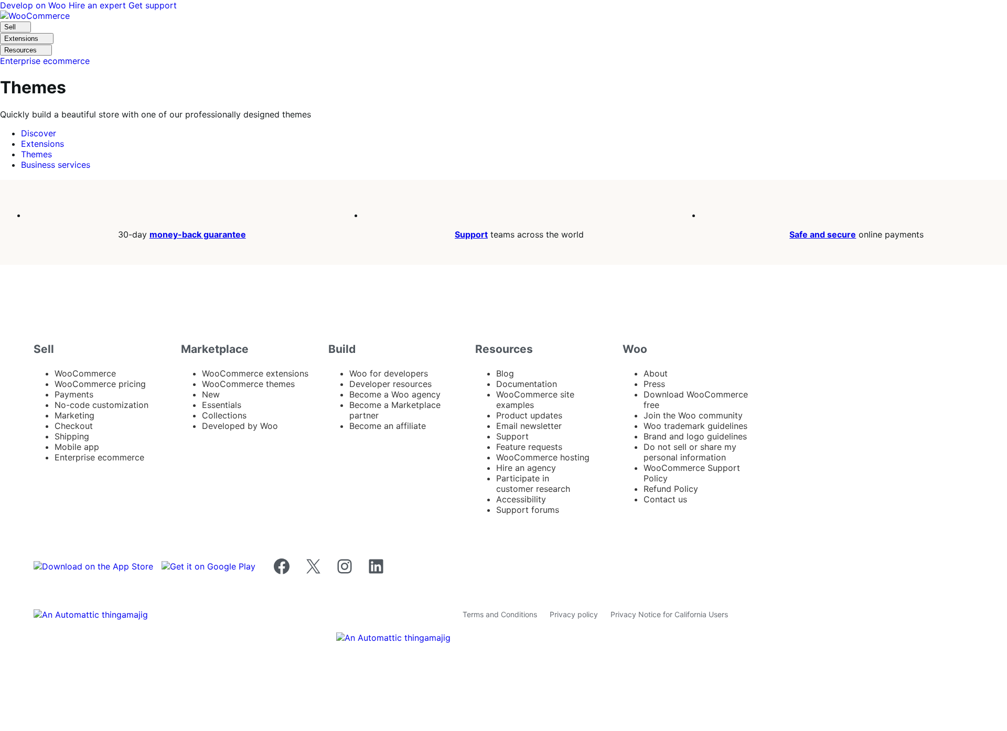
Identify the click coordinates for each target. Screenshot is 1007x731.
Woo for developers (388, 373)
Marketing (74, 415)
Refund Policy (671, 488)
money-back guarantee (197, 234)
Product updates (529, 415)
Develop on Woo (34, 5)
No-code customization (101, 405)
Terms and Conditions (500, 614)
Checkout (74, 426)
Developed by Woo (240, 426)
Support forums (527, 509)
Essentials (221, 405)
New (211, 394)
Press (654, 384)
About (656, 373)
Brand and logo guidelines (695, 436)
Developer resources (390, 384)
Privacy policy (574, 614)
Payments (74, 394)
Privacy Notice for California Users (669, 614)
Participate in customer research (533, 483)
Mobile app (77, 447)
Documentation (526, 384)
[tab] (38, 133)
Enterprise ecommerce (99, 457)
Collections (224, 415)
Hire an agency (526, 468)
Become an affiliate (387, 426)
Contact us (665, 499)
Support (471, 234)
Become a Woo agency (395, 394)
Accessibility (521, 499)
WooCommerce (85, 373)
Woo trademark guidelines (695, 426)
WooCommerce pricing (100, 384)
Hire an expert (98, 5)
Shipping (72, 436)
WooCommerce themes (248, 384)
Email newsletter (529, 426)
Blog (505, 373)
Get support (152, 5)
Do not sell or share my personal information (690, 452)
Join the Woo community (693, 415)
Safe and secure (822, 234)
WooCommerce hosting (543, 457)
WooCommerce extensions (255, 373)
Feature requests (529, 447)
